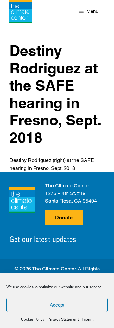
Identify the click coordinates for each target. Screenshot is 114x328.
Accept (57, 305)
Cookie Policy (32, 319)
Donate (64, 217)
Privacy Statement (63, 319)
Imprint (87, 319)
